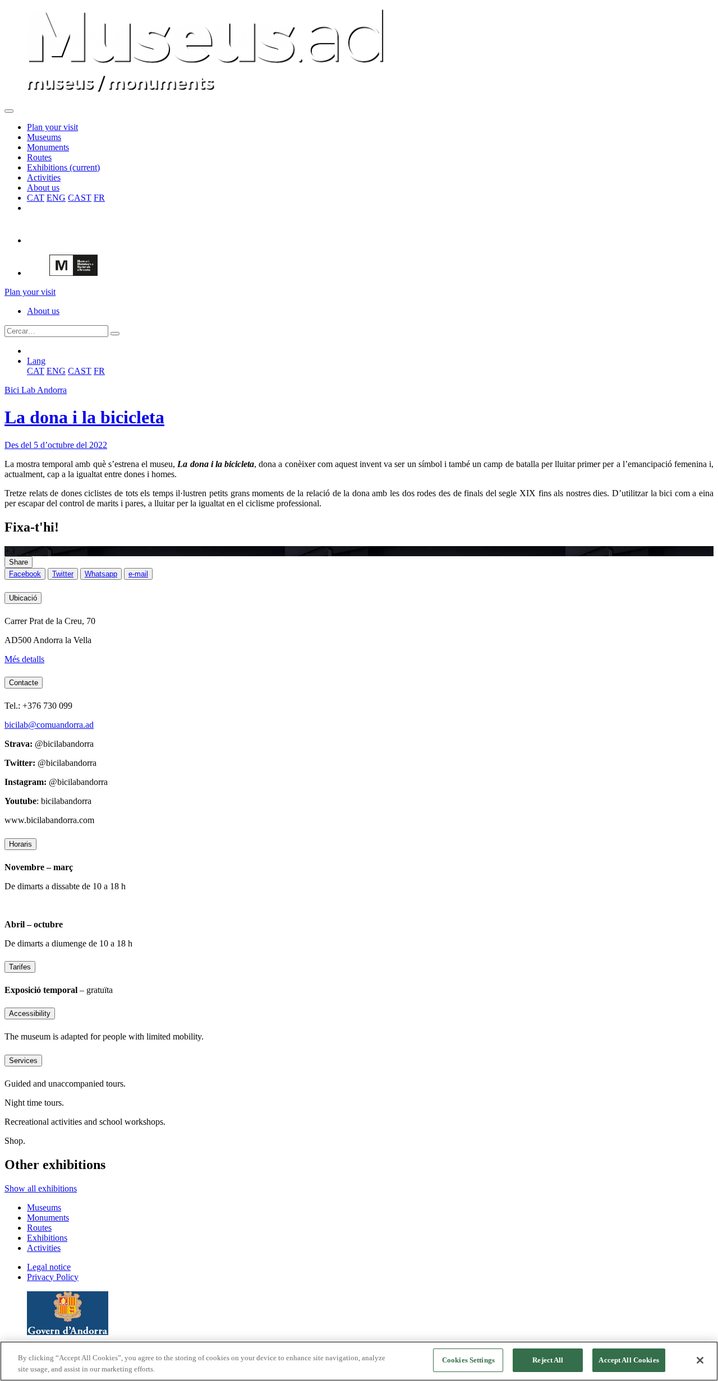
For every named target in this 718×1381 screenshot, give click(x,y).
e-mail (138, 574)
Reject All (547, 1360)
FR (99, 197)
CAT (35, 197)
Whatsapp (101, 574)
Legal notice (49, 1267)
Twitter (62, 574)
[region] (359, 1361)
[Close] (700, 1360)
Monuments (48, 147)
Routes (39, 157)
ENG (56, 197)
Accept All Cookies (629, 1360)
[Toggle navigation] (8, 111)
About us (43, 187)
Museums (44, 137)
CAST (79, 197)
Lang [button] (36, 361)
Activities (44, 177)
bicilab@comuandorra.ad (49, 724)
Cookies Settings (468, 1360)
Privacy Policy (53, 1277)
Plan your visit (52, 127)
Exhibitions (63, 167)
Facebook (25, 574)
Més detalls (24, 659)
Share (18, 562)
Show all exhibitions (40, 1188)
